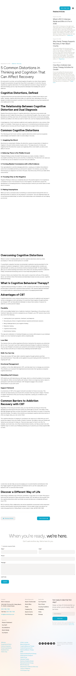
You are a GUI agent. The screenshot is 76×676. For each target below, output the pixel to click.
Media (26, 606)
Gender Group (23, 657)
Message (3, 562)
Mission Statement (7, 622)
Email (40, 549)
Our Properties (42, 601)
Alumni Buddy (5, 630)
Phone (3, 555)
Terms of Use (71, 624)
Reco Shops (41, 604)
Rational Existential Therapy (27, 663)
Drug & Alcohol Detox (6, 644)
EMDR (21, 651)
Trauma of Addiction (25, 668)
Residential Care (5, 650)
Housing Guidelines (43, 606)
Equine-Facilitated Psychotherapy (28, 653)
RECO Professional (24, 664)
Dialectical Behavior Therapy (27, 650)
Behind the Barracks (25, 644)
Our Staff (4, 625)
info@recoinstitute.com (7, 614)
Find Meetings (29, 614)
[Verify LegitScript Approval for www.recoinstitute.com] (40, 648)
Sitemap (40, 614)
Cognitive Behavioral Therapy (27, 646)
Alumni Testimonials (30, 601)
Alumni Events (29, 612)
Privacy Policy (71, 623)
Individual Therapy (24, 659)
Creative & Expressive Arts (26, 648)
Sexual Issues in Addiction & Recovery (29, 666)
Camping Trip (28, 609)
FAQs (39, 612)
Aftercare (3, 642)
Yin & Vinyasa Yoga (24, 670)
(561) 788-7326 (5, 609)
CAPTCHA (3, 577)
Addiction (14, 63)
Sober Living (4, 651)
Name (3, 549)
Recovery (19, 63)
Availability (41, 609)
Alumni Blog (28, 604)
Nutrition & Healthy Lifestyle (26, 661)
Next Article (42, 518)
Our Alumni (5, 632)
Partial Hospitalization (6, 648)
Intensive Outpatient (6, 646)
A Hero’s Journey (24, 642)
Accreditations (6, 627)
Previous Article (9, 518)
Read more (70, 35)
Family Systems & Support (26, 655)
